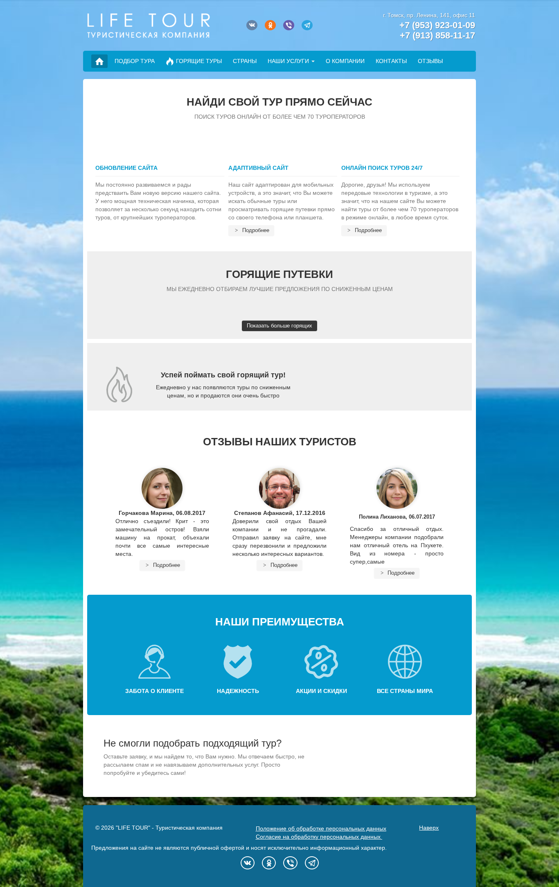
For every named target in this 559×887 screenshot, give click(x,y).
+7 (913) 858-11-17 (437, 35)
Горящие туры (199, 61)
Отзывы (430, 61)
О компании (345, 61)
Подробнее (255, 230)
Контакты (391, 61)
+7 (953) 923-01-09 (437, 25)
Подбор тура (135, 61)
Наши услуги (288, 61)
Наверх (429, 827)
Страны (245, 61)
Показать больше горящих (279, 326)
